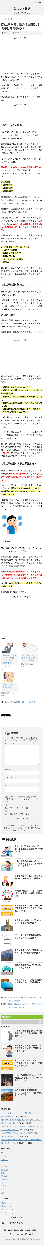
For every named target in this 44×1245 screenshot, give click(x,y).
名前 (8, 769)
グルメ (3, 1163)
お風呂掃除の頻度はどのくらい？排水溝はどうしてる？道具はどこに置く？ (28, 863)
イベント (4, 1160)
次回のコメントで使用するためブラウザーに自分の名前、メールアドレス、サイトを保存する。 (21, 799)
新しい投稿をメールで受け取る (17, 814)
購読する (7, 1017)
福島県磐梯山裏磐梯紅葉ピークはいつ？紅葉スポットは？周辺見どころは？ (28, 1092)
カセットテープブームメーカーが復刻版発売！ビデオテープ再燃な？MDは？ (28, 908)
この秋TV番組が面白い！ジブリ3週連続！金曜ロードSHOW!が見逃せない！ (29, 1077)
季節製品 (4, 1176)
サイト (7, 786)
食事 (34, 702)
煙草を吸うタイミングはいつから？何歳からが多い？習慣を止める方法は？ (28, 1048)
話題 (3, 1190)
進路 (3, 1193)
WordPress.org (7, 1213)
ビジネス (4, 1166)
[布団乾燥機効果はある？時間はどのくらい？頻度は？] (29, 648)
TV (2, 1153)
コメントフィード (8, 1210)
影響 (18, 702)
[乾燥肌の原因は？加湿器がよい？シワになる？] (9, 677)
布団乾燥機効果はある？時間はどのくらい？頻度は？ (29, 657)
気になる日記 (22, 8)
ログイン (4, 1203)
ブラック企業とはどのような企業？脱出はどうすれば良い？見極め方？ (28, 1033)
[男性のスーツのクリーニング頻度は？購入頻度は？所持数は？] (9, 648)
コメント (9, 744)
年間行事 (4, 1180)
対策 (13, 702)
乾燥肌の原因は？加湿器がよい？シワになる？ (9, 686)
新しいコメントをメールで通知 (17, 808)
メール (8, 778)
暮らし (8, 702)
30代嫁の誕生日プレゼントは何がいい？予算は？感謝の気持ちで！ (28, 893)
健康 (3, 1173)
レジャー (4, 1170)
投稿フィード (6, 1206)
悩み (23, 702)
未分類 (3, 1186)
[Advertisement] (22, 55)
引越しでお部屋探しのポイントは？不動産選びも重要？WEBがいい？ (29, 848)
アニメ (3, 1156)
